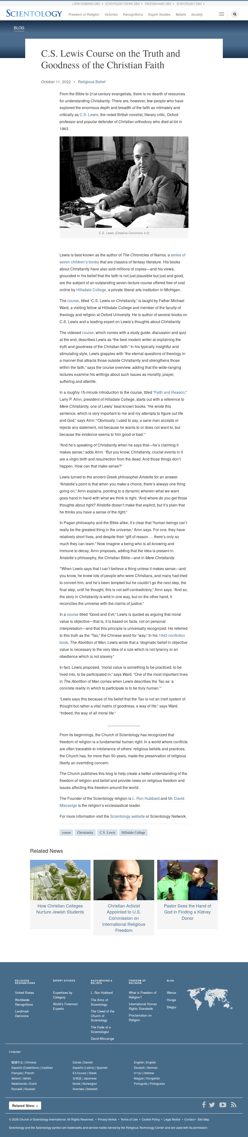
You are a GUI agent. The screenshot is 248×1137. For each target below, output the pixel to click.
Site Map (203, 1119)
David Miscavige (102, 1038)
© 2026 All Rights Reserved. (51, 1119)
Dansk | (83, 1062)
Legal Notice (172, 1119)
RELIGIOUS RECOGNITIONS (25, 982)
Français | (22, 1073)
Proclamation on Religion (140, 1017)
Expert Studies (159, 14)
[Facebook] (204, 1104)
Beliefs (181, 14)
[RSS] (233, 1104)
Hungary (171, 1000)
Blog (170, 981)
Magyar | (147, 1078)
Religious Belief (91, 81)
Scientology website (127, 816)
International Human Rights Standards (143, 1006)
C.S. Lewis (89, 114)
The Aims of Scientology (99, 1002)
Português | (149, 1083)
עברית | (144, 1073)
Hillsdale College (91, 289)
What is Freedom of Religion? (142, 994)
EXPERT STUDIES (64, 981)
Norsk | (85, 1083)
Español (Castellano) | (32, 1067)
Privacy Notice (107, 1119)
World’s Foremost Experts (65, 1006)
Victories (111, 14)
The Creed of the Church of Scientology (102, 1015)
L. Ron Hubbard (146, 798)
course (73, 300)
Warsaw (171, 992)
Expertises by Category (62, 994)
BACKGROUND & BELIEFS (102, 982)
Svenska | (85, 1089)
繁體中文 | (23, 1062)
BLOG (19, 27)
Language (15, 1051)
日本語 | (85, 1078)
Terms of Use (129, 1119)
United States (24, 992)
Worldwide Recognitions (24, 1002)
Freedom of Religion (84, 14)
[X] (212, 1104)
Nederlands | (24, 1083)
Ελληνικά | (85, 1073)
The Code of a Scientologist (101, 1029)
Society (196, 14)
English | (145, 1062)
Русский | (23, 1089)
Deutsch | (146, 1067)
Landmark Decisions (22, 1013)
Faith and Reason (169, 392)
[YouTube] (222, 1104)
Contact (189, 1119)
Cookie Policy (151, 1119)
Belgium (171, 1007)
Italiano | (21, 1078)
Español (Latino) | (90, 1067)
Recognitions (133, 14)
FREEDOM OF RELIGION (137, 982)
